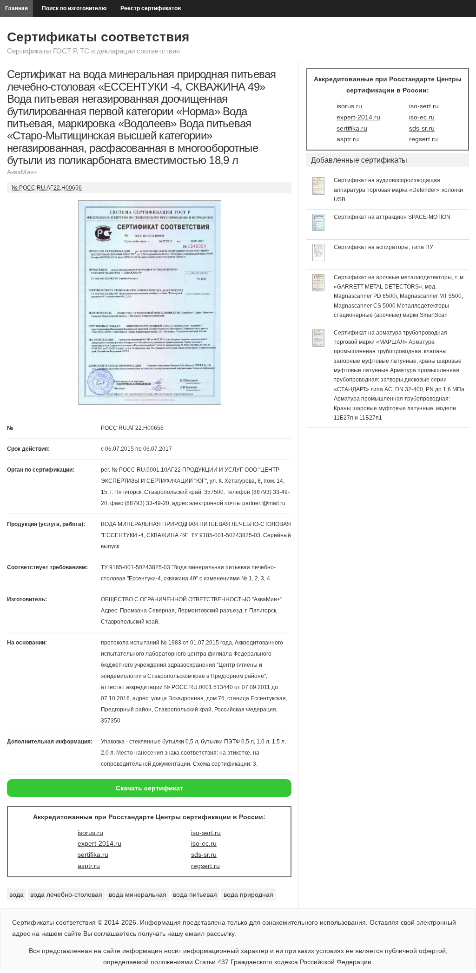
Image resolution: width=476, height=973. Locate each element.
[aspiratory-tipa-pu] (318, 259)
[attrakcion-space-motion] (318, 228)
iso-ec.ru (204, 843)
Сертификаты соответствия (98, 37)
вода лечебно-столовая (66, 894)
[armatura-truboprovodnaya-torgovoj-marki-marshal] (318, 344)
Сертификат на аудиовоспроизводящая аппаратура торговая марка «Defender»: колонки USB (398, 190)
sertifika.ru (93, 854)
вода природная (248, 894)
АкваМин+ (22, 172)
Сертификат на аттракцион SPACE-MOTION (392, 217)
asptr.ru (89, 865)
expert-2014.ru (99, 843)
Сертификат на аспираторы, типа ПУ (383, 247)
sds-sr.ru (204, 854)
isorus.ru (90, 832)
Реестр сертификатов (150, 8)
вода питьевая (195, 894)
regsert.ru (205, 865)
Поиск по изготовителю (74, 8)
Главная (16, 8)
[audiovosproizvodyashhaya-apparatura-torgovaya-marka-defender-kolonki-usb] (318, 192)
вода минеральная (137, 894)
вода (16, 894)
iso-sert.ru (206, 832)
